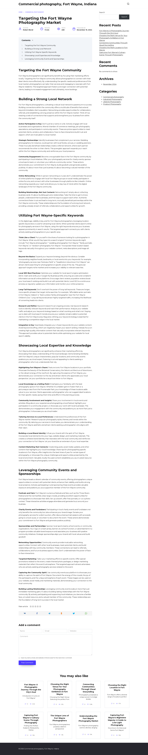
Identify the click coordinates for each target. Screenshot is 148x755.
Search (102, 12)
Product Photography (112, 104)
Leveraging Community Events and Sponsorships (44, 59)
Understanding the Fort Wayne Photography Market (88, 718)
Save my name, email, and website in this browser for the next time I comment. (46, 658)
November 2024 (109, 84)
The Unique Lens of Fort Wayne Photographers (59, 718)
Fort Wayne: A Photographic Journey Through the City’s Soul (31, 688)
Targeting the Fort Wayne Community (40, 45)
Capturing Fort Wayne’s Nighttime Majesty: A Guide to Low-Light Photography (117, 720)
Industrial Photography (112, 99)
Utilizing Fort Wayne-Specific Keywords (40, 52)
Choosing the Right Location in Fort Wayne (117, 687)
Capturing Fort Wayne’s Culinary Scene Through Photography (31, 719)
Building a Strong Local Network (38, 49)
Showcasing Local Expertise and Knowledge (42, 55)
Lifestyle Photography (112, 102)
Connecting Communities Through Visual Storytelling (88, 688)
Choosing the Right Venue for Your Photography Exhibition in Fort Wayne (113, 38)
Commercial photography (113, 97)
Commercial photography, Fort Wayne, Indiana (58, 4)
